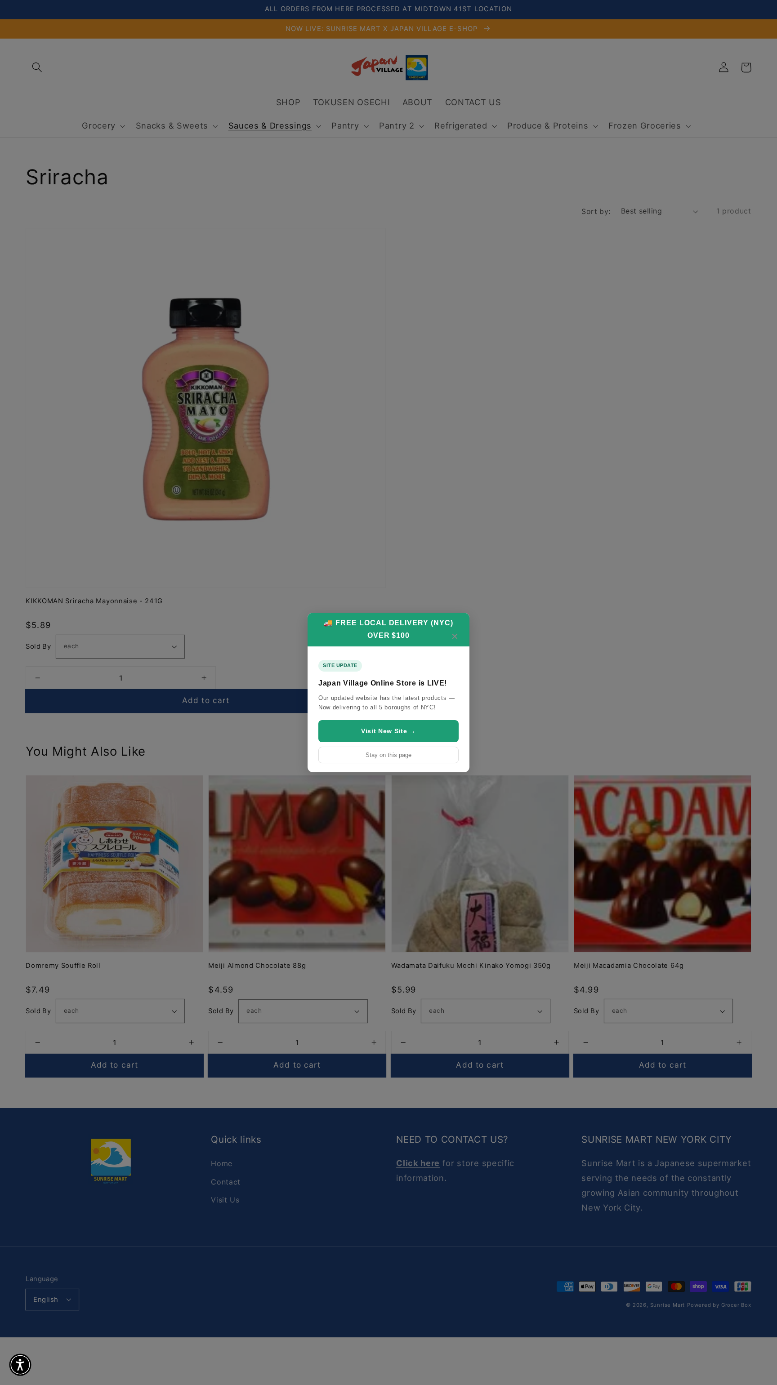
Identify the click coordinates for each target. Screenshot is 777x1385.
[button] (20, 1365)
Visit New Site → (388, 731)
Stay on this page (388, 755)
